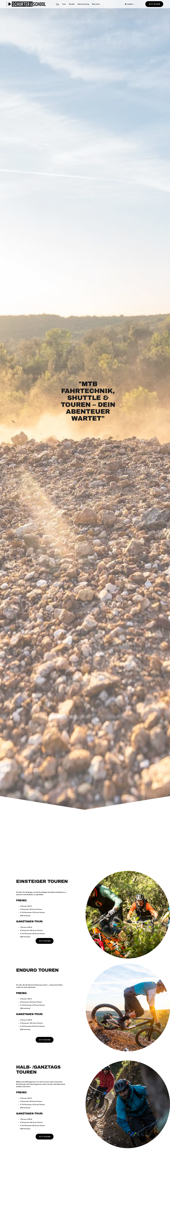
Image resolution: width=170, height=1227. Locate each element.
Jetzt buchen (154, 4)
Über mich (96, 4)
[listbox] (130, 4)
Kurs (64, 4)
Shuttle (72, 4)
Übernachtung (83, 4)
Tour (57, 4)
